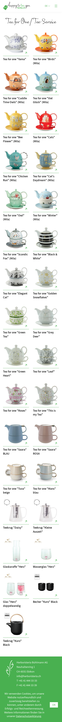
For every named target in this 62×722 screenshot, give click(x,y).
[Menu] (56, 6)
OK (54, 704)
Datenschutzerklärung (28, 716)
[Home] (13, 6)
